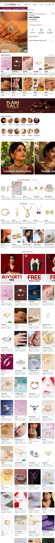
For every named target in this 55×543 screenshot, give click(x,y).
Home (3, 9)
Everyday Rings (13, 9)
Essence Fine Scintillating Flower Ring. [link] (26, 9)
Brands (18, 4)
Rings (7, 9)
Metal (34, 4)
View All (51, 55)
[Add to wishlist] (5, 540)
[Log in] (52, 4)
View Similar (6, 50)
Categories (27, 4)
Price (41, 4)
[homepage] (10, 4)
